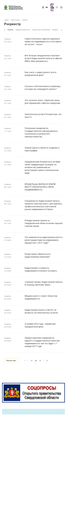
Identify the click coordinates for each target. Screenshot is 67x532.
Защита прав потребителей (41, 30)
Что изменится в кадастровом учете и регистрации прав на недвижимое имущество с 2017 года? (44, 240)
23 (31, 360)
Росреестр (7, 39)
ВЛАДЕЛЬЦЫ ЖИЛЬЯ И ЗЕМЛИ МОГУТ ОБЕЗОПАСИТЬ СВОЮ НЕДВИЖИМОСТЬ (40, 187)
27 (46, 360)
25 (40, 360)
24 (36, 360)
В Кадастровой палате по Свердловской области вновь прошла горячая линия (43, 223)
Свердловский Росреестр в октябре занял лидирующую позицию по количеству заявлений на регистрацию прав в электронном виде (42, 167)
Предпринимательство (22, 30)
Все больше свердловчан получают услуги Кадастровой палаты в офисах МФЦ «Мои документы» (43, 58)
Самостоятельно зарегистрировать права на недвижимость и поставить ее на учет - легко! (43, 42)
